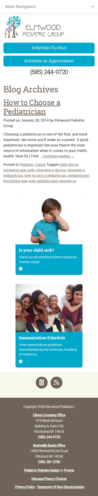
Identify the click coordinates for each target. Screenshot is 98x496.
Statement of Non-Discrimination (60, 486)
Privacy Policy (25, 486)
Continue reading (59, 156)
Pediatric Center (33, 164)
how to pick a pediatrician (45, 175)
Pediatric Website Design (41, 470)
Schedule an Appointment (49, 61)
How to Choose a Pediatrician (31, 107)
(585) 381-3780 (49, 461)
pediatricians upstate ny (56, 180)
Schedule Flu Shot (49, 48)
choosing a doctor (50, 169)
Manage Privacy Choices (49, 478)
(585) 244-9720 (49, 72)
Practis (69, 470)
